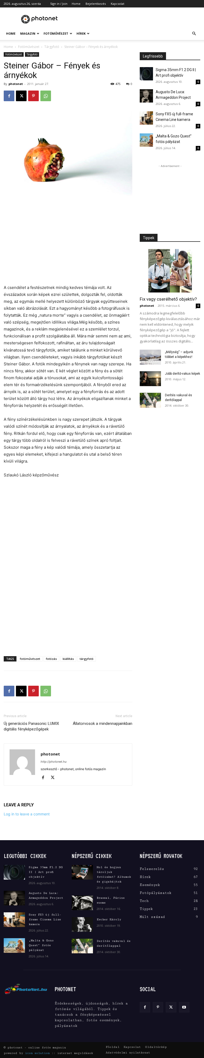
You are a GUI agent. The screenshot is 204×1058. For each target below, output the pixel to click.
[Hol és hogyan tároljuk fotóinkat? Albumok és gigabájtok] (82, 872)
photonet (15, 84)
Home (76, 4)
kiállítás (68, 659)
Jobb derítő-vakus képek (182, 373)
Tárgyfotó (51, 46)
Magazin (27, 33)
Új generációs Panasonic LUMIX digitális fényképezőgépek (31, 726)
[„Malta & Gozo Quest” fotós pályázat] (146, 140)
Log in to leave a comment (27, 814)
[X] (21, 96)
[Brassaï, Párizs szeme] (82, 903)
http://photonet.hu (53, 761)
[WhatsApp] (45, 96)
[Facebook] (9, 96)
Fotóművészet (56, 33)
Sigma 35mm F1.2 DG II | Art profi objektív (46, 872)
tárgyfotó (87, 659)
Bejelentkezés (96, 4)
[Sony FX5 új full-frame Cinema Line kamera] (146, 118)
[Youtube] (184, 1007)
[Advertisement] (138, 19)
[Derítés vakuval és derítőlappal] (150, 400)
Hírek (81, 33)
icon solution (37, 1053)
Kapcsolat (117, 4)
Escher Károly (109, 919)
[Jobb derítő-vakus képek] (150, 378)
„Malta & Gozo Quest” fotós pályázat (41, 945)
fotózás (51, 659)
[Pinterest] (33, 96)
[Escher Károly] (82, 924)
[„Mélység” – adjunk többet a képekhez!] (150, 357)
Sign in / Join (58, 4)
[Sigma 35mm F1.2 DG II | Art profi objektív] (146, 73)
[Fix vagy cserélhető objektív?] (170, 271)
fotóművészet (30, 659)
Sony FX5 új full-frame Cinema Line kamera (45, 919)
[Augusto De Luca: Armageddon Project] (146, 96)
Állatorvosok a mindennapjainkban (102, 723)
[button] (194, 33)
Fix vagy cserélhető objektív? (168, 299)
